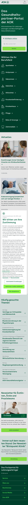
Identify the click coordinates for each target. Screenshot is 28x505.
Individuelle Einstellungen (14, 281)
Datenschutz (5, 271)
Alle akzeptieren (14, 291)
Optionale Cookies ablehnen (14, 286)
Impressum (5, 277)
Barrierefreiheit (15, 277)
